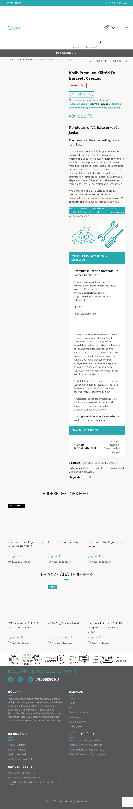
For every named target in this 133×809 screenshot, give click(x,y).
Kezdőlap (11, 59)
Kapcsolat (74, 717)
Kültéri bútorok (25, 59)
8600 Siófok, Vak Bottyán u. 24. (24, 777)
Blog (71, 707)
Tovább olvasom (21, 562)
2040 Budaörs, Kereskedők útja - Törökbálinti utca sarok (34, 783)
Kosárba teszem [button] (61, 562)
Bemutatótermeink (78, 712)
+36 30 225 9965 (97, 754)
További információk (84, 430)
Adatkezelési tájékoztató (20, 759)
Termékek (74, 698)
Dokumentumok (77, 721)
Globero (59, 801)
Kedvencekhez (81, 216)
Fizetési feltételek (17, 745)
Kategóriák (64, 53)
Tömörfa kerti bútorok (82, 471)
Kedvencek (107, 26)
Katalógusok (75, 726)
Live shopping (100, 104)
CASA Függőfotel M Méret (63, 623)
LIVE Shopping (84, 94)
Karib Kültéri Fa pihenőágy (63, 542)
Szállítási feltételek (17, 749)
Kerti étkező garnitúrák (112, 468)
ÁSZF (11, 740)
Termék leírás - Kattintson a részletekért (89, 258)
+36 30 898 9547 (118, 2)
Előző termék (93, 61)
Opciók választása (62, 643)
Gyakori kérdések (17, 754)
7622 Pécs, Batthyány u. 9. (21, 773)
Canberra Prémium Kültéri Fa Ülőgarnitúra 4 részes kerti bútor (105, 627)
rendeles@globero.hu (88, 740)
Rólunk (72, 703)
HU (126, 28)
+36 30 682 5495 (95, 749)
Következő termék (125, 61)
